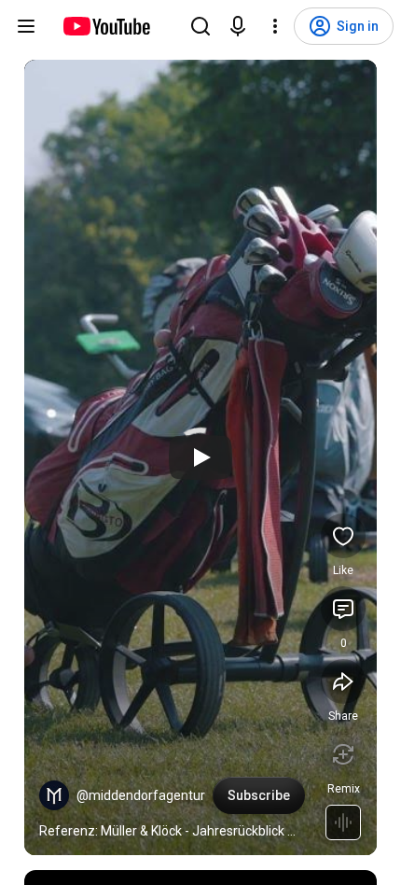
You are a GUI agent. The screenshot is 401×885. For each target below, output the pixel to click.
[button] (54, 795)
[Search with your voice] (237, 26)
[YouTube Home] (105, 26)
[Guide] (26, 26)
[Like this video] (343, 535)
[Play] (200, 457)
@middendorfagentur (140, 795)
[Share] (343, 681)
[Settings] (275, 26)
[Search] (200, 26)
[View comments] (343, 608)
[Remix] (343, 754)
